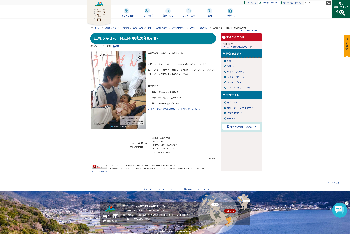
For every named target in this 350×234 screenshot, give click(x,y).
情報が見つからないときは (243, 126)
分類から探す (110, 27)
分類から (231, 66)
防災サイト (232, 102)
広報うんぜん (161, 27)
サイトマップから (235, 71)
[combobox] (315, 3)
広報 (149, 27)
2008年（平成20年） (199, 27)
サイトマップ (203, 189)
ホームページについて (168, 189)
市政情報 (125, 27)
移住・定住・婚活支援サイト (241, 107)
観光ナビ (231, 118)
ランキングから (234, 82)
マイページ (251, 3)
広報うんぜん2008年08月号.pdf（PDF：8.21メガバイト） (176, 109)
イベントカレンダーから (239, 87)
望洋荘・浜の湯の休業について (236, 46)
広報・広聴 (138, 27)
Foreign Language (269, 2)
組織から (231, 61)
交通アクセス (149, 189)
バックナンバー (179, 27)
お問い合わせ (188, 189)
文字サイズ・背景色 (292, 3)
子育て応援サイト (235, 113)
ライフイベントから (237, 77)
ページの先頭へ (334, 183)
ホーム (97, 27)
